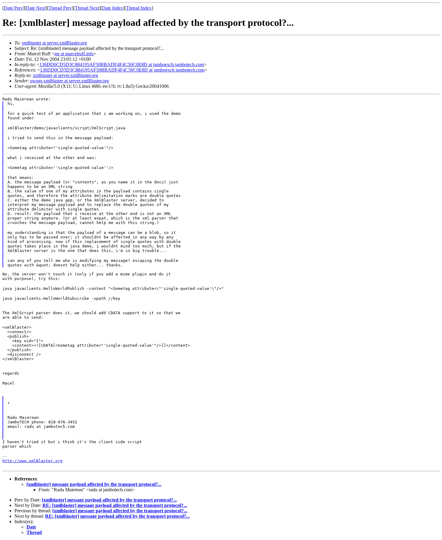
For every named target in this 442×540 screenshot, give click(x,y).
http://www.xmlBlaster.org (32, 461)
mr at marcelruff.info (74, 53)
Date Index (112, 8)
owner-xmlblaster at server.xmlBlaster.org (69, 80)
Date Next (35, 8)
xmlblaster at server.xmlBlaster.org (54, 42)
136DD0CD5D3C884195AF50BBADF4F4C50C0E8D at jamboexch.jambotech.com (121, 64)
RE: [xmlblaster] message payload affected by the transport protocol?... (114, 505)
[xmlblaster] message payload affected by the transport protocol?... (93, 484)
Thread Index (139, 8)
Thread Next (87, 8)
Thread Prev (60, 8)
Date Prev (13, 8)
